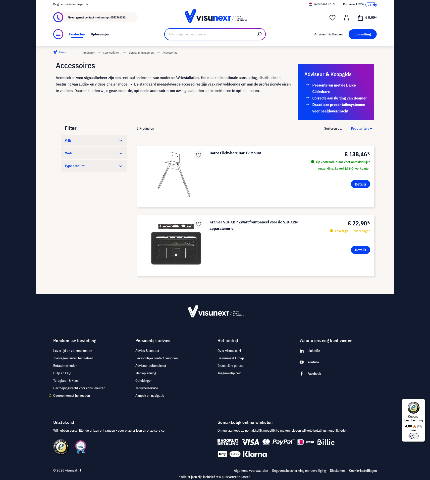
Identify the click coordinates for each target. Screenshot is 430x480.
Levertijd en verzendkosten (72, 350)
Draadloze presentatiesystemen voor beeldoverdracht (338, 107)
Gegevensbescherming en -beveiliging (299, 470)
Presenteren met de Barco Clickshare (334, 88)
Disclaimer (337, 470)
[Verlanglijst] (332, 18)
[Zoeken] (259, 34)
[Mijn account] (346, 18)
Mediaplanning (145, 373)
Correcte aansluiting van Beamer (339, 98)
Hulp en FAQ (62, 373)
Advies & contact (147, 350)
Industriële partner (231, 365)
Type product (75, 166)
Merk (68, 153)
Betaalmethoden (65, 365)
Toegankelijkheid (229, 373)
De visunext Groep (230, 358)
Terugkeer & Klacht (67, 380)
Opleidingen (143, 380)
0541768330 (117, 17)
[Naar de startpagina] (215, 17)
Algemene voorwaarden (251, 470)
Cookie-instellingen (363, 470)
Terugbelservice (146, 388)
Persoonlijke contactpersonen (156, 358)
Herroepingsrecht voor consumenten (79, 388)
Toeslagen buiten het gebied (73, 358)
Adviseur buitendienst (150, 365)
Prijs (68, 140)
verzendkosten (239, 477)
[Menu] (58, 34)
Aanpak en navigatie (149, 395)
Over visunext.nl (229, 350)
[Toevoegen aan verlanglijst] (199, 155)
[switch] (414, 436)
